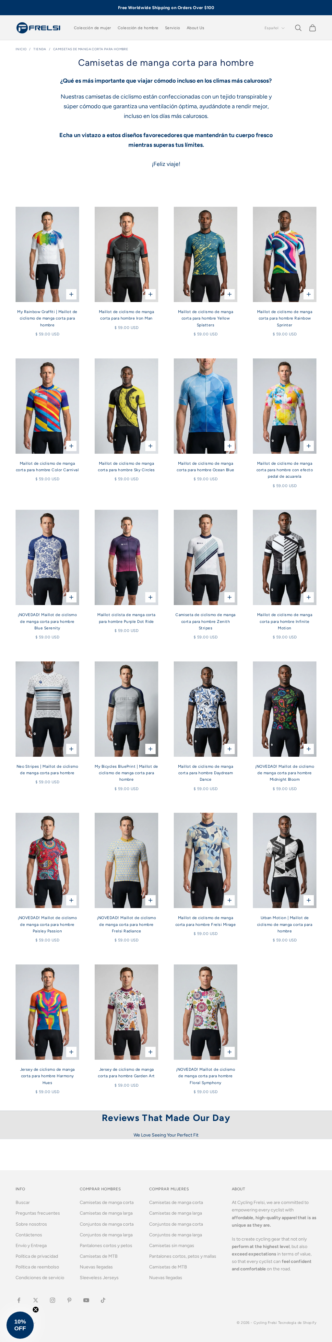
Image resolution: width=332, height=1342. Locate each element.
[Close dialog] (230, 584)
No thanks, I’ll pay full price (166, 748)
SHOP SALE (166, 706)
